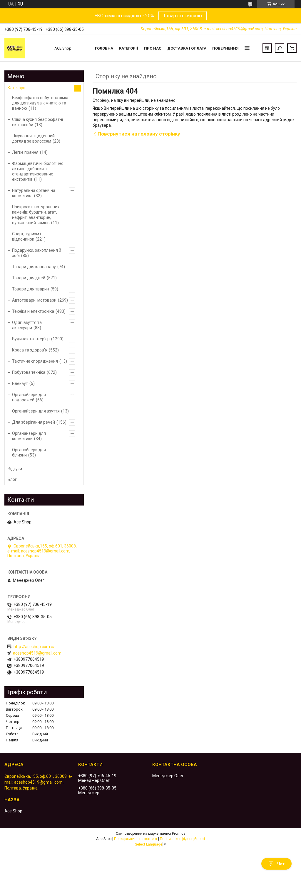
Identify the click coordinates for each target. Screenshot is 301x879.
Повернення (225, 48)
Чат (281, 863)
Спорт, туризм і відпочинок (26, 236)
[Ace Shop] (26, 48)
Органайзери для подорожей (29, 397)
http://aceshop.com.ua (35, 646)
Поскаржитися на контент (135, 839)
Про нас (152, 48)
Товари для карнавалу (34, 266)
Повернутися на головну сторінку (139, 134)
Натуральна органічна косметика (33, 193)
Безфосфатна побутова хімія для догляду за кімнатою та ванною (40, 103)
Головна (104, 48)
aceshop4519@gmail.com (37, 653)
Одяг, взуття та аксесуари (27, 325)
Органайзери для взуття (36, 411)
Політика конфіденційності (182, 839)
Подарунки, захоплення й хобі (36, 253)
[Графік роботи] (267, 48)
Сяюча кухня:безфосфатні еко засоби (37, 122)
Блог (12, 479)
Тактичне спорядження (35, 361)
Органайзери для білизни (29, 452)
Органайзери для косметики (29, 436)
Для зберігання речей (33, 422)
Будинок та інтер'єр (31, 339)
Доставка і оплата (186, 48)
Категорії (128, 48)
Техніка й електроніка (33, 311)
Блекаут (20, 383)
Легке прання (25, 152)
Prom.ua (178, 833)
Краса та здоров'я (29, 350)
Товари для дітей (28, 277)
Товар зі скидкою (182, 15)
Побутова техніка (28, 372)
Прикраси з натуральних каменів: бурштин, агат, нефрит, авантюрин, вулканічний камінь (35, 214)
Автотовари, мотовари (34, 300)
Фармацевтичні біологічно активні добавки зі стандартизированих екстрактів (37, 171)
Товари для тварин (30, 289)
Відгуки (15, 468)
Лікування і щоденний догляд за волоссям (33, 138)
